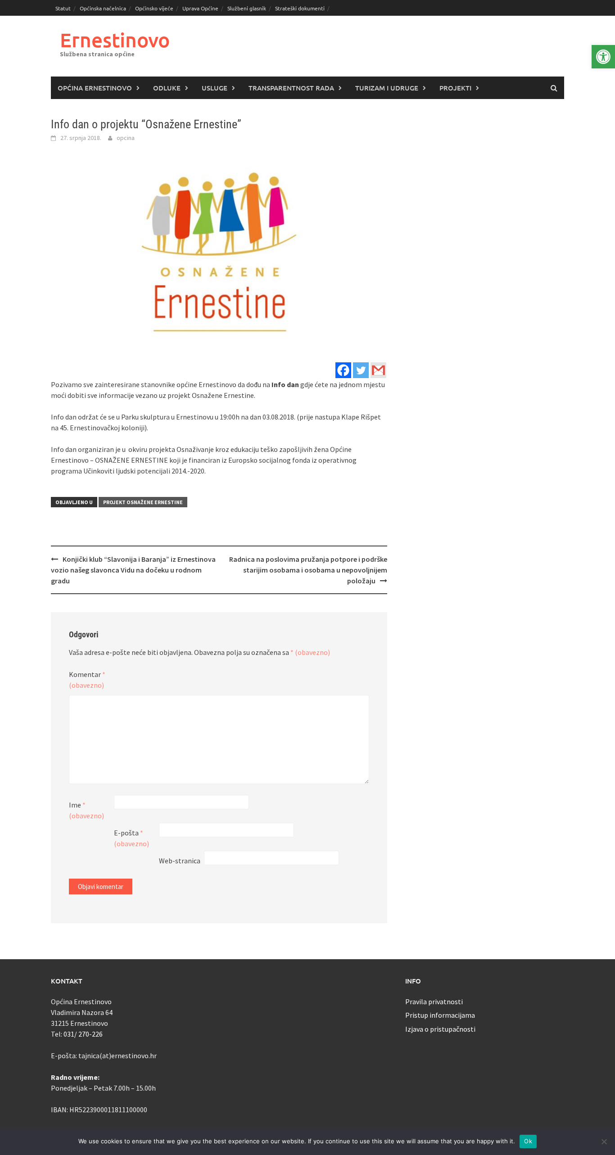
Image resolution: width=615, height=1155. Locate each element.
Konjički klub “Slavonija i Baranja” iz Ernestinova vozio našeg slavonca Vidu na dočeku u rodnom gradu (133, 570)
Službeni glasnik (246, 8)
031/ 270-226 (83, 1033)
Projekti (455, 87)
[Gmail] (378, 370)
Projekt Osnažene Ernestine (143, 502)
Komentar (87, 680)
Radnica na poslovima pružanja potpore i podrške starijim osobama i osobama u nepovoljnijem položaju (308, 570)
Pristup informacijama (440, 1015)
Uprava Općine (200, 8)
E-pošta (131, 838)
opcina (126, 138)
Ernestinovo (115, 39)
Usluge (214, 87)
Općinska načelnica (103, 8)
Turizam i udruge (386, 87)
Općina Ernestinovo (95, 87)
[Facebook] (343, 370)
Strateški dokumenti (300, 8)
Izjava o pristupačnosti (440, 1028)
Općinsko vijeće (154, 8)
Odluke (167, 87)
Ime (86, 810)
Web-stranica (179, 860)
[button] (603, 56)
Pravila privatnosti (434, 1001)
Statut (63, 8)
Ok (528, 1141)
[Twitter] (361, 370)
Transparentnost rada (291, 87)
